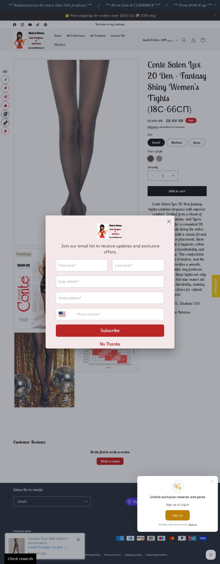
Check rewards (20, 558)
